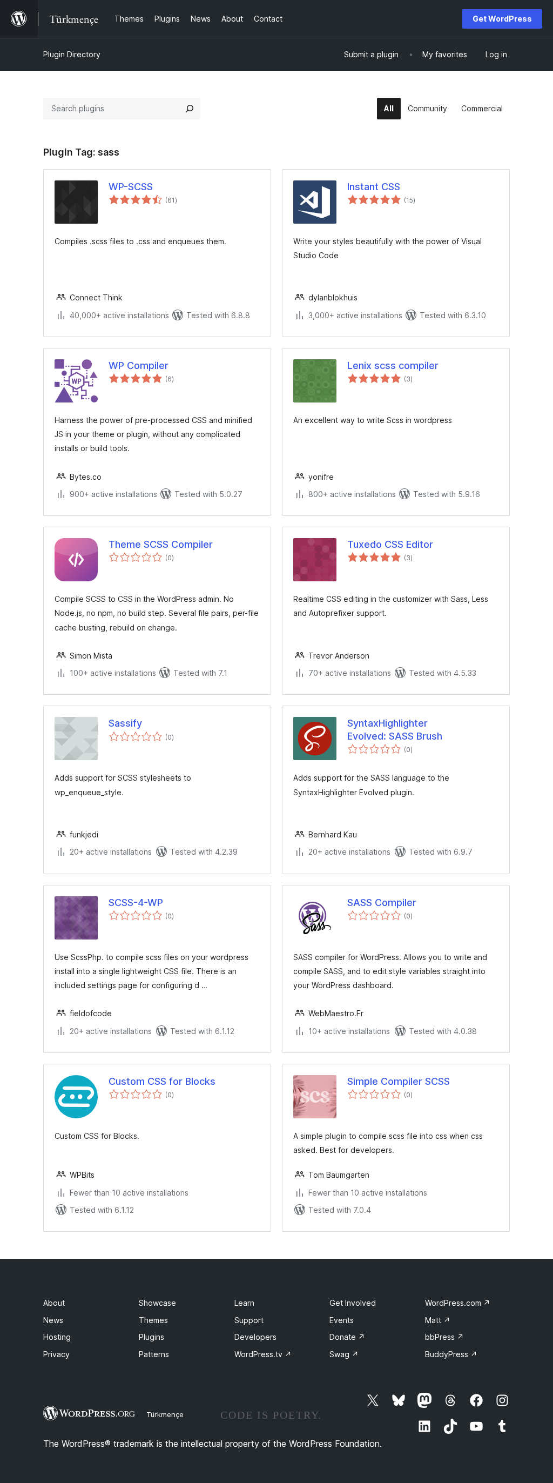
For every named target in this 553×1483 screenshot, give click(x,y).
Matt (437, 1320)
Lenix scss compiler (393, 365)
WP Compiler (138, 365)
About (54, 1302)
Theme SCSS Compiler (161, 544)
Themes (153, 1320)
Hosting (57, 1336)
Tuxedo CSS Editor (390, 544)
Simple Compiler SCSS (398, 1081)
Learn (244, 1302)
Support (249, 1320)
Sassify (125, 723)
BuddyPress (451, 1354)
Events (341, 1320)
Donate (347, 1336)
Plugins (151, 1336)
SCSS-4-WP (136, 902)
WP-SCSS (131, 186)
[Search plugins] (189, 108)
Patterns (154, 1354)
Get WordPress (502, 18)
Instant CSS (373, 186)
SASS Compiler (381, 902)
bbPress (444, 1336)
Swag (344, 1354)
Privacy (56, 1354)
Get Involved (352, 1302)
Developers (255, 1336)
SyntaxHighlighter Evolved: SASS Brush (394, 729)
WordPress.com (457, 1302)
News (53, 1320)
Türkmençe (165, 1414)
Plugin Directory (71, 54)
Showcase (157, 1302)
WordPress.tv (263, 1354)
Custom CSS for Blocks (162, 1081)
